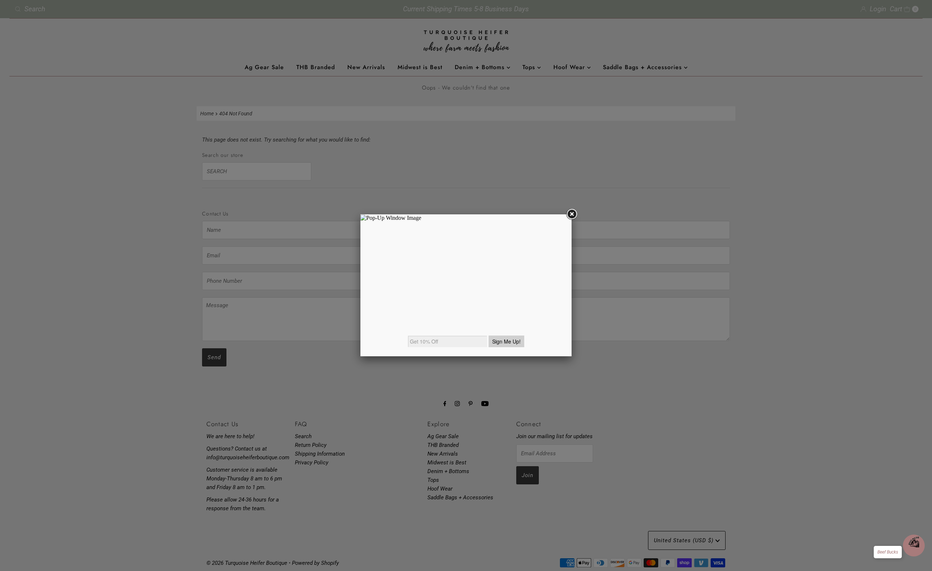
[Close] (571, 214)
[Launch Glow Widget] (914, 545)
